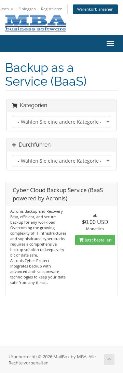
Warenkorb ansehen (95, 9)
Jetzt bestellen (97, 240)
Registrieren (52, 8)
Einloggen (27, 8)
